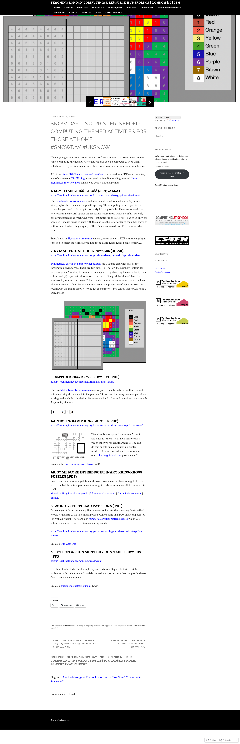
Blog (98, 13)
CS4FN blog (78, 178)
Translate (175, 120)
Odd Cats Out (68, 544)
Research (131, 8)
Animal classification (130, 493)
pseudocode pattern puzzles (76, 586)
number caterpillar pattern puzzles (108, 519)
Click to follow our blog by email (172, 174)
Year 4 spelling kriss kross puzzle (69, 493)
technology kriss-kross (108, 455)
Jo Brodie (72, 116)
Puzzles (68, 8)
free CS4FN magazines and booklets (82, 174)
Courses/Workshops (169, 8)
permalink (54, 628)
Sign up (73, 13)
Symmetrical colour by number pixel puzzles (76, 263)
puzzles (129, 625)
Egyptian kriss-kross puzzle (71, 201)
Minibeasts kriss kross (103, 493)
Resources (147, 8)
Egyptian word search (80, 238)
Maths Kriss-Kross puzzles (75, 390)
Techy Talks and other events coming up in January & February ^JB (127, 643)
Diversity (59, 13)
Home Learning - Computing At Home (85, 625)
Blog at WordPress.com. (60, 719)
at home (114, 625)
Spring (54, 497)
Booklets (82, 8)
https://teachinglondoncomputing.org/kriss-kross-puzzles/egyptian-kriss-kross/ (95, 195)
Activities (98, 8)
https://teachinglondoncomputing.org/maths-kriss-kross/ (82, 381)
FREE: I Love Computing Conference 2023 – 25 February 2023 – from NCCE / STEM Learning (74, 643)
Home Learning (113, 13)
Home (57, 8)
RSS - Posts (160, 268)
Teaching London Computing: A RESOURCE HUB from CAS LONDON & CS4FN (115, 2)
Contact (86, 13)
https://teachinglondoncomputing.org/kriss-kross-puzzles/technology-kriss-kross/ (97, 425)
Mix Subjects (115, 8)
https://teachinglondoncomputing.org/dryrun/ (76, 561)
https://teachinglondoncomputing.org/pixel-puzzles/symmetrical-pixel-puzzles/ (95, 255)
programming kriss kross (79, 464)
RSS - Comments (162, 272)
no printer (122, 625)
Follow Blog (163, 149)
